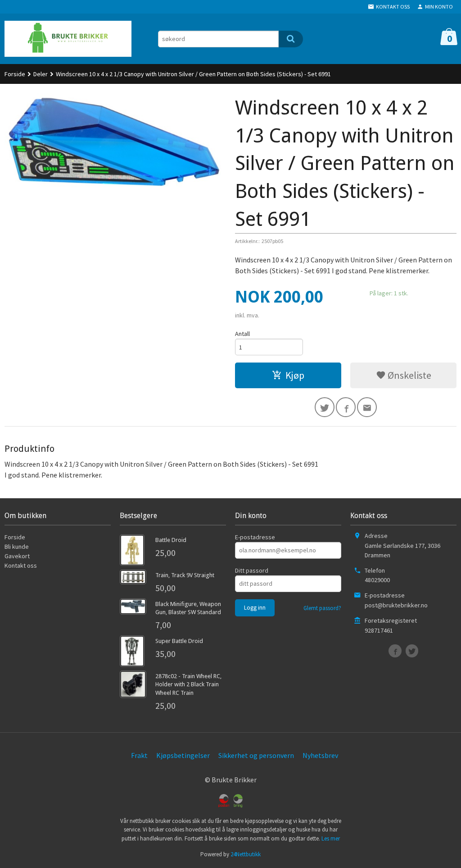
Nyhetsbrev (320, 755)
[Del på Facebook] (346, 407)
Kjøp (294, 375)
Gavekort (17, 556)
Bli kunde (17, 546)
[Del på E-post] (367, 407)
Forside (15, 74)
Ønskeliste (408, 375)
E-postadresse (255, 537)
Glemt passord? (322, 608)
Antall (242, 334)
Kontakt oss (21, 565)
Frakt (139, 755)
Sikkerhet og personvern (256, 755)
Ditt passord (251, 570)
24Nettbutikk (245, 854)
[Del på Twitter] (324, 407)
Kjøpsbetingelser (183, 755)
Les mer (330, 838)
